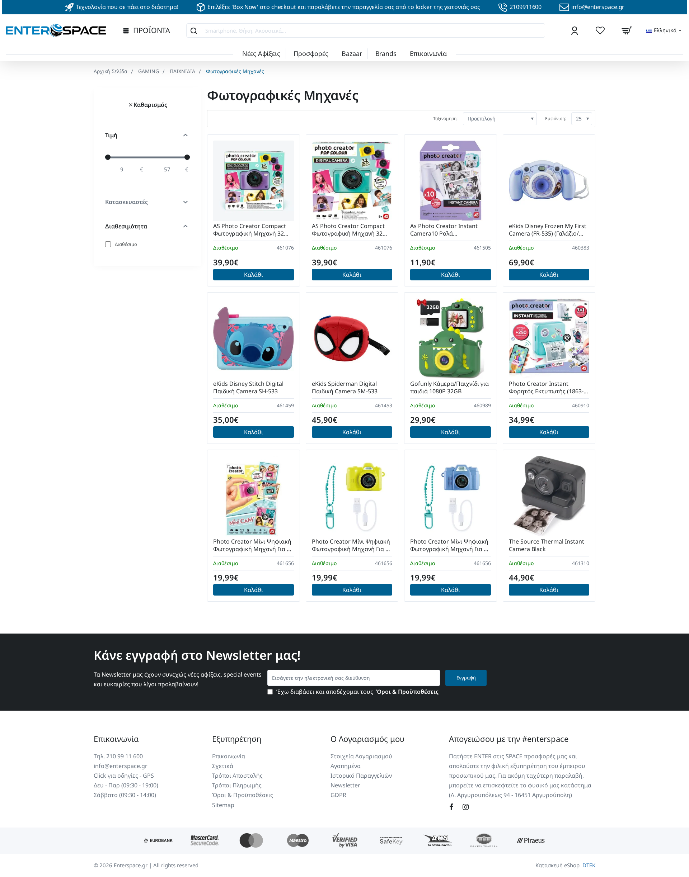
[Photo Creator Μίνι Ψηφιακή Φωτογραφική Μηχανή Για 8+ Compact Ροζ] (253, 496)
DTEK (588, 865)
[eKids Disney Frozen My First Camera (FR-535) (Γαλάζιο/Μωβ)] (549, 181)
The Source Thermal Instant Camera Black (546, 545)
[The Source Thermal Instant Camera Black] (549, 496)
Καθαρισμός (150, 105)
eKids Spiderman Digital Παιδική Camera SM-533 (345, 387)
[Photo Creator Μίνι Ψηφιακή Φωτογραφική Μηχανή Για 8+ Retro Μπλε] (450, 496)
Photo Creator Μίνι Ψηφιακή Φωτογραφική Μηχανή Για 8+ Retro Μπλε (450, 545)
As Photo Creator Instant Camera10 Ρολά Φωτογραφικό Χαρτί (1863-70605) (446, 230)
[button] (253, 274)
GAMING (148, 71)
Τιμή (111, 135)
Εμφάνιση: (555, 118)
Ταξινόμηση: (445, 118)
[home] (110, 71)
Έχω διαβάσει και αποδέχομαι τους (357, 692)
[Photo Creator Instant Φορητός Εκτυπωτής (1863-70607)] (549, 338)
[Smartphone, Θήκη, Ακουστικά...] (194, 30)
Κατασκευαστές (126, 202)
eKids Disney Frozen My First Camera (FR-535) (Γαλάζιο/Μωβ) (547, 230)
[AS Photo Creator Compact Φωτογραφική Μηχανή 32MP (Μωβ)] (253, 181)
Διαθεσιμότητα (126, 226)
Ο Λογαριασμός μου (367, 738)
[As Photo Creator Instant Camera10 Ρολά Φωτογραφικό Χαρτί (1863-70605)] (450, 181)
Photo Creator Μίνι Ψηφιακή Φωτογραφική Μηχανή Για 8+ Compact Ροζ (253, 545)
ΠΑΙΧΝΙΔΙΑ (182, 71)
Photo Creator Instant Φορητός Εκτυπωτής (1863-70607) (546, 387)
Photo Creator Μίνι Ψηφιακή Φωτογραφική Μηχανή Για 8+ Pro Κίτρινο (352, 545)
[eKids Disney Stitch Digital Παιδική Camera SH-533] (253, 338)
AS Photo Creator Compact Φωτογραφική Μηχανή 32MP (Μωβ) (253, 230)
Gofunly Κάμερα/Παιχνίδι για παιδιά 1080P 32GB (449, 387)
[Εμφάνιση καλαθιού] (626, 30)
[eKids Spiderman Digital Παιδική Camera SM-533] (352, 338)
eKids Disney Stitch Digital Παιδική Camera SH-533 (248, 387)
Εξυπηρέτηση (236, 738)
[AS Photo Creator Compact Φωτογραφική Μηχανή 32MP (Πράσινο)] (352, 181)
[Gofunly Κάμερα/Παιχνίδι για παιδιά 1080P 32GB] (450, 338)
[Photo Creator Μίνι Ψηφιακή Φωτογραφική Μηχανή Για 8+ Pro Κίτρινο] (352, 496)
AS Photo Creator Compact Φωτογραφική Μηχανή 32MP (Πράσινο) (352, 230)
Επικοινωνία (116, 738)
